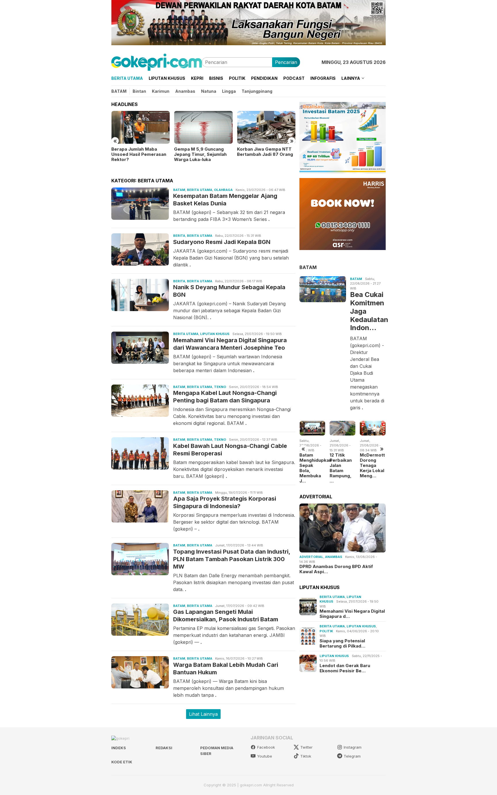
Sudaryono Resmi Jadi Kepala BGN (221, 241)
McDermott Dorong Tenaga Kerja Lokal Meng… (372, 465)
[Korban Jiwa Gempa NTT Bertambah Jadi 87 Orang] (266, 127)
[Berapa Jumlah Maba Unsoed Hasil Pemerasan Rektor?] (140, 127)
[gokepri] (156, 62)
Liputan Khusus (215, 334)
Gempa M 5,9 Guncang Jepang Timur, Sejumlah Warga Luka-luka (200, 154)
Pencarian (286, 62)
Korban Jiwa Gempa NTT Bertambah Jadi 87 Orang (265, 152)
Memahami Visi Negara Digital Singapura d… (352, 614)
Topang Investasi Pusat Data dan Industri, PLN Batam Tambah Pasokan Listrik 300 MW (231, 559)
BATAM (308, 267)
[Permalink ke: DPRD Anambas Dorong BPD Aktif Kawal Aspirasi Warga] (342, 528)
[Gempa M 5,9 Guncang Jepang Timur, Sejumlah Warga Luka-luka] (203, 127)
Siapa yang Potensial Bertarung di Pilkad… (342, 643)
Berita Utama (199, 190)
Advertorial (311, 557)
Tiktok (305, 756)
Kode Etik (121, 762)
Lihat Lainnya (203, 714)
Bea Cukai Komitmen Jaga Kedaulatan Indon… (367, 311)
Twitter (306, 747)
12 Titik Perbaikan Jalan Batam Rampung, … (341, 468)
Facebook (266, 747)
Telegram (352, 756)
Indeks (118, 747)
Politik (326, 631)
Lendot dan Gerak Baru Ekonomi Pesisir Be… (345, 668)
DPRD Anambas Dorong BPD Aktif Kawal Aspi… (336, 569)
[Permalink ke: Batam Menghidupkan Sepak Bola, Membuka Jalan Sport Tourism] (312, 428)
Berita (179, 236)
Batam (179, 190)
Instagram (353, 747)
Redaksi (164, 747)
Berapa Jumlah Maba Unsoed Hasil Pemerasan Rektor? (138, 154)
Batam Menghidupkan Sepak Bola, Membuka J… (312, 468)
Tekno (220, 387)
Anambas (333, 557)
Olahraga (223, 190)
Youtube (264, 756)
